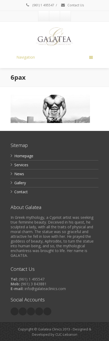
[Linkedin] (31, 311)
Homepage (23, 155)
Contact (21, 191)
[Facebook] (43, 16)
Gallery (20, 182)
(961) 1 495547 (42, 5)
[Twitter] (23, 311)
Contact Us (75, 5)
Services (21, 164)
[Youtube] (54, 16)
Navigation (25, 57)
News (19, 173)
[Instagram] (65, 16)
